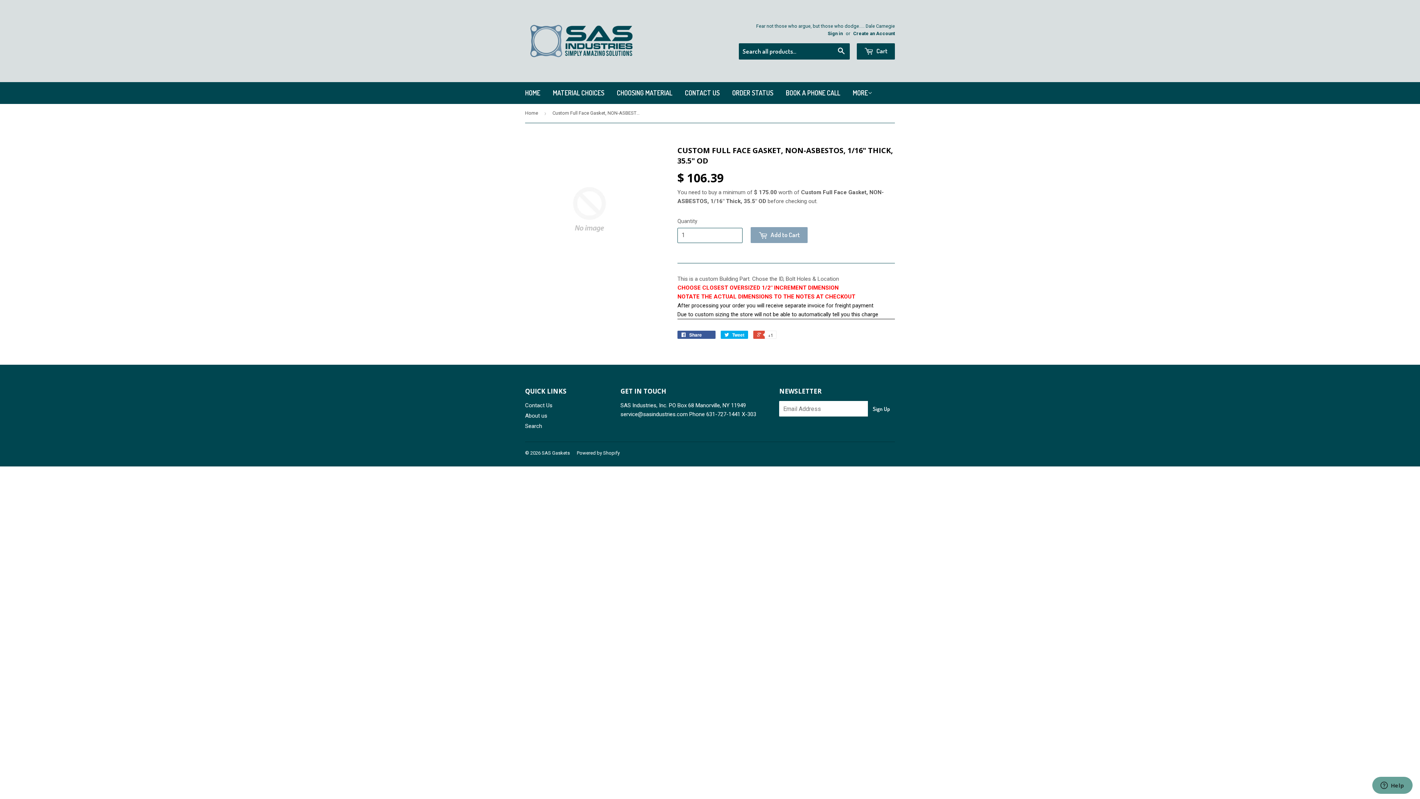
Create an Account (874, 33)
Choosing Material (644, 93)
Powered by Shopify (598, 453)
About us (536, 415)
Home (532, 93)
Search (533, 426)
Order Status (752, 93)
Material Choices (578, 93)
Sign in (835, 33)
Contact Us (702, 93)
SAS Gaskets (556, 453)
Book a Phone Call (813, 93)
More (860, 93)
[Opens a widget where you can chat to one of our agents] (1392, 786)
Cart (881, 51)
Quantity (687, 221)
